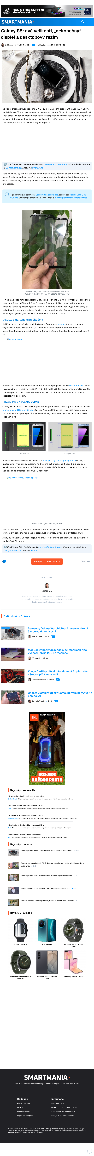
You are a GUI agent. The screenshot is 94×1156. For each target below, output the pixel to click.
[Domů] (18, 22)
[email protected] (37, 1133)
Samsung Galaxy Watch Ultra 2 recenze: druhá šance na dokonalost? (58, 630)
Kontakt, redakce (23, 1103)
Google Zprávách (14, 167)
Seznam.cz (37, 167)
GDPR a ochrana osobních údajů (64, 1107)
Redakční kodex (23, 1112)
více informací (76, 385)
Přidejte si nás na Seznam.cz (62, 1116)
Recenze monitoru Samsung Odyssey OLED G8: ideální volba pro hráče (47, 901)
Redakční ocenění (58, 1103)
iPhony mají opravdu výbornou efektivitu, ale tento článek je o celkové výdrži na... (40, 799)
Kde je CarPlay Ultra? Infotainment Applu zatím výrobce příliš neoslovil (58, 673)
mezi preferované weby (55, 164)
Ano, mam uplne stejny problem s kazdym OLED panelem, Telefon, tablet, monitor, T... (42, 818)
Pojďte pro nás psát (25, 1116)
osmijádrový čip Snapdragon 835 (59, 460)
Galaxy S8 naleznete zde (47, 195)
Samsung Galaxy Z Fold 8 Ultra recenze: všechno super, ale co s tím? (46, 876)
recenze (62, 324)
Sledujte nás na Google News (63, 1112)
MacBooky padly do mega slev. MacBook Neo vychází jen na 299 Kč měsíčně (57, 651)
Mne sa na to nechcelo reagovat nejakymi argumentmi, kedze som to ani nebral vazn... (39, 828)
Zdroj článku (86, 561)
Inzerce (20, 1107)
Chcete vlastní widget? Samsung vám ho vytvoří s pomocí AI (60, 694)
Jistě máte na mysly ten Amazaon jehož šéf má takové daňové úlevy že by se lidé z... (39, 809)
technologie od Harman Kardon (18, 410)
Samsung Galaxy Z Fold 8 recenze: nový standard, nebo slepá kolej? (46, 888)
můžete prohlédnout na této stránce (71, 197)
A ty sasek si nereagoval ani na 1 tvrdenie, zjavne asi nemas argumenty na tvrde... (37, 838)
